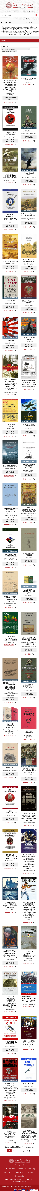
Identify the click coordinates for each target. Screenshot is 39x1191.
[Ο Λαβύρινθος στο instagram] (23, 1165)
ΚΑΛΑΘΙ (16, 11)
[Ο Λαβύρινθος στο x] (19, 1165)
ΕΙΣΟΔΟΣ (9, 11)
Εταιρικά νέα (30, 1172)
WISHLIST (25, 11)
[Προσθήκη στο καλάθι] (15, 102)
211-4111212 (7, 22)
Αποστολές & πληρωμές (26, 1169)
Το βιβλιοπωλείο (9, 1169)
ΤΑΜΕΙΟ (32, 11)
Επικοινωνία (19, 1176)
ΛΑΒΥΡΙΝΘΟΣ (6, 1186)
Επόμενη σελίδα (23, 1151)
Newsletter (19, 1172)
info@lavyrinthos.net (19, 1181)
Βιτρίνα (3, 40)
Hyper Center (27, 1186)
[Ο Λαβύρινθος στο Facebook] (15, 1165)
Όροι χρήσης (8, 1172)
